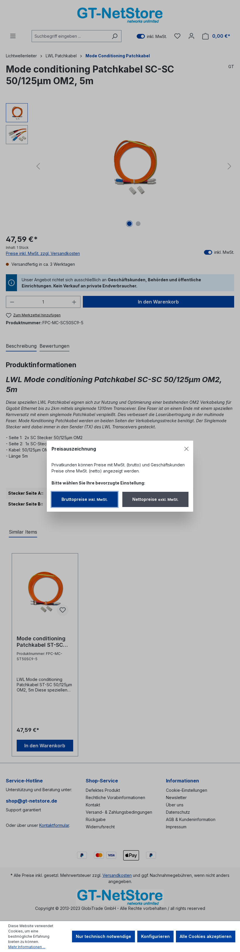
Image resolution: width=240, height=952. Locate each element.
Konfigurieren (155, 936)
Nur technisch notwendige (103, 936)
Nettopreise (155, 499)
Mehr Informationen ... (26, 947)
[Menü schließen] (186, 448)
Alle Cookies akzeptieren (206, 936)
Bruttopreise (84, 499)
